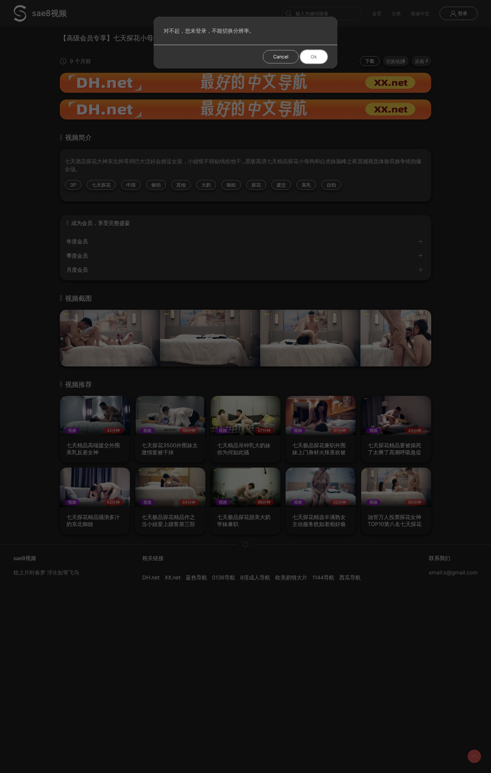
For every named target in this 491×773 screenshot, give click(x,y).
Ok (314, 56)
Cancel (280, 56)
